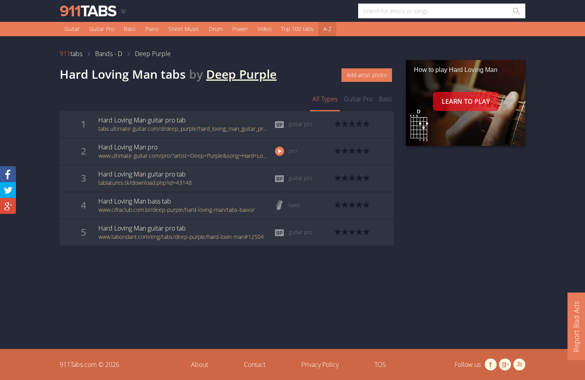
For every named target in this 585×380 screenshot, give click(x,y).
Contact (254, 364)
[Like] (8, 174)
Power (240, 29)
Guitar (72, 29)
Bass (130, 29)
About (199, 364)
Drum (216, 29)
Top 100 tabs (297, 29)
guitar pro (358, 99)
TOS (380, 364)
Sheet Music (183, 29)
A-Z (327, 29)
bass (385, 99)
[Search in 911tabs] (516, 11)
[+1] (8, 206)
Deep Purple (241, 74)
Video (264, 29)
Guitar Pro (101, 29)
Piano (152, 29)
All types (324, 99)
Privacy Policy (320, 364)
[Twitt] (8, 190)
